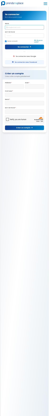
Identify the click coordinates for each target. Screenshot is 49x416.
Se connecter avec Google (26, 56)
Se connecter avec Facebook (26, 62)
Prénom (8, 83)
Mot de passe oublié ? (38, 41)
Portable (8, 91)
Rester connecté (12, 41)
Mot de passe (10, 32)
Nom (26, 83)
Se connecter (23, 47)
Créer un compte (23, 128)
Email (7, 23)
